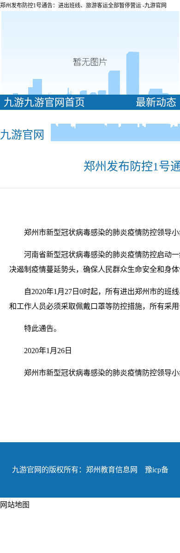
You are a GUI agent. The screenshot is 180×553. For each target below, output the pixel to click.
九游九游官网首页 (44, 102)
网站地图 (15, 505)
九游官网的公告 (44, 117)
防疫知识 (151, 117)
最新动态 (156, 102)
